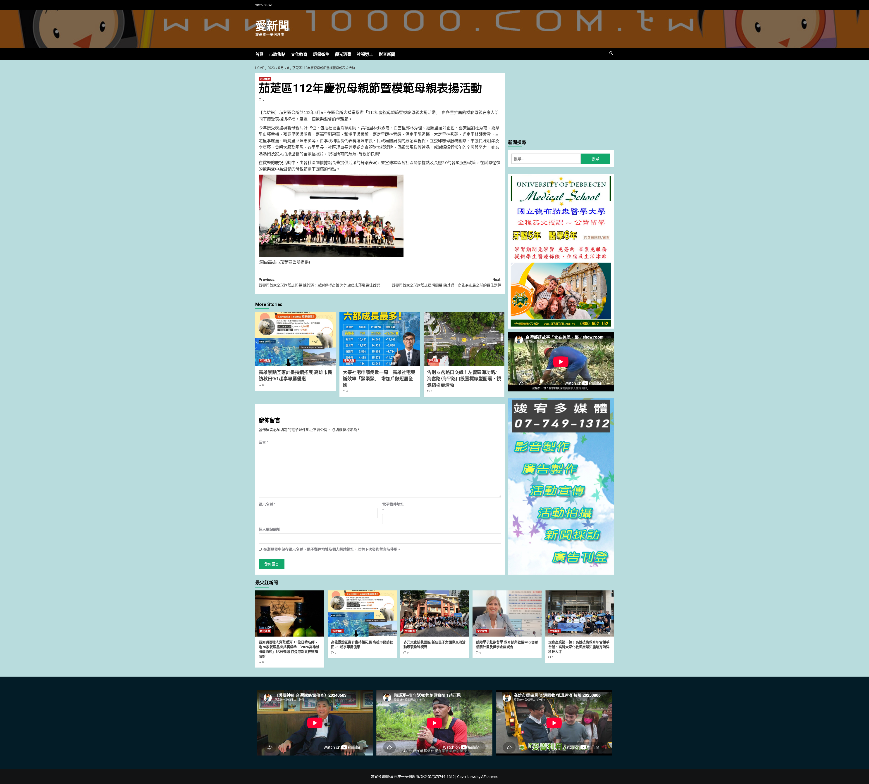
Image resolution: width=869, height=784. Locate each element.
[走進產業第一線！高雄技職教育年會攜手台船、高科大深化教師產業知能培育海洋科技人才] (579, 613)
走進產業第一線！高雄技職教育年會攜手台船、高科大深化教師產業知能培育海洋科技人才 (578, 647)
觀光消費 (343, 54)
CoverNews (466, 776)
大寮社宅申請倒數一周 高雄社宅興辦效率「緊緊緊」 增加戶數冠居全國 (379, 379)
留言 (263, 442)
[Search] (611, 53)
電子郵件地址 (393, 507)
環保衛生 (321, 54)
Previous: (319, 282)
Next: (446, 282)
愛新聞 (272, 26)
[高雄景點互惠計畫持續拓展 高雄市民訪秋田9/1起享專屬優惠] (295, 339)
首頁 (259, 54)
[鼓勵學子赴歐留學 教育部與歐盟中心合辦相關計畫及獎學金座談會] (507, 613)
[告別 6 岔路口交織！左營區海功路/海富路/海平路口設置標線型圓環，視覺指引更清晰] (464, 339)
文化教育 (299, 54)
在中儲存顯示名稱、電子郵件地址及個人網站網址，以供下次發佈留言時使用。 (332, 549)
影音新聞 (387, 54)
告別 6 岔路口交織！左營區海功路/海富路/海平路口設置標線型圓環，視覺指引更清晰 (464, 379)
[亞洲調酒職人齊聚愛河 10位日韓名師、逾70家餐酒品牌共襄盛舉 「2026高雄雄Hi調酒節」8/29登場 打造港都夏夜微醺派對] (289, 613)
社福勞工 (365, 54)
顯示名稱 (267, 504)
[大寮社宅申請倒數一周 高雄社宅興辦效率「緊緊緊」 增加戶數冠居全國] (379, 339)
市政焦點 (277, 54)
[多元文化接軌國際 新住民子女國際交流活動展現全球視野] (434, 613)
